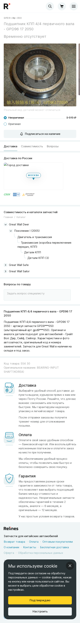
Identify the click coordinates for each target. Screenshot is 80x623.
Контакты (29, 547)
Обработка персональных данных (40, 553)
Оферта (9, 553)
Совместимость (32, 146)
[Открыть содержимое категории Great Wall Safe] (5, 265)
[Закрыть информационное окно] (70, 566)
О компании (11, 547)
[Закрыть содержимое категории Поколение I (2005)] (11, 230)
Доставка (10, 146)
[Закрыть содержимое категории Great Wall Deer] (5, 224)
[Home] (7, 6)
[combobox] (50, 6)
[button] (40, 75)
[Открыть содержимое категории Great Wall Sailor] (5, 271)
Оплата (34, 541)
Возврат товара (14, 541)
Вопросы (53, 146)
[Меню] (74, 6)
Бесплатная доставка (54, 547)
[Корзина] (62, 6)
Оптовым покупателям (57, 541)
